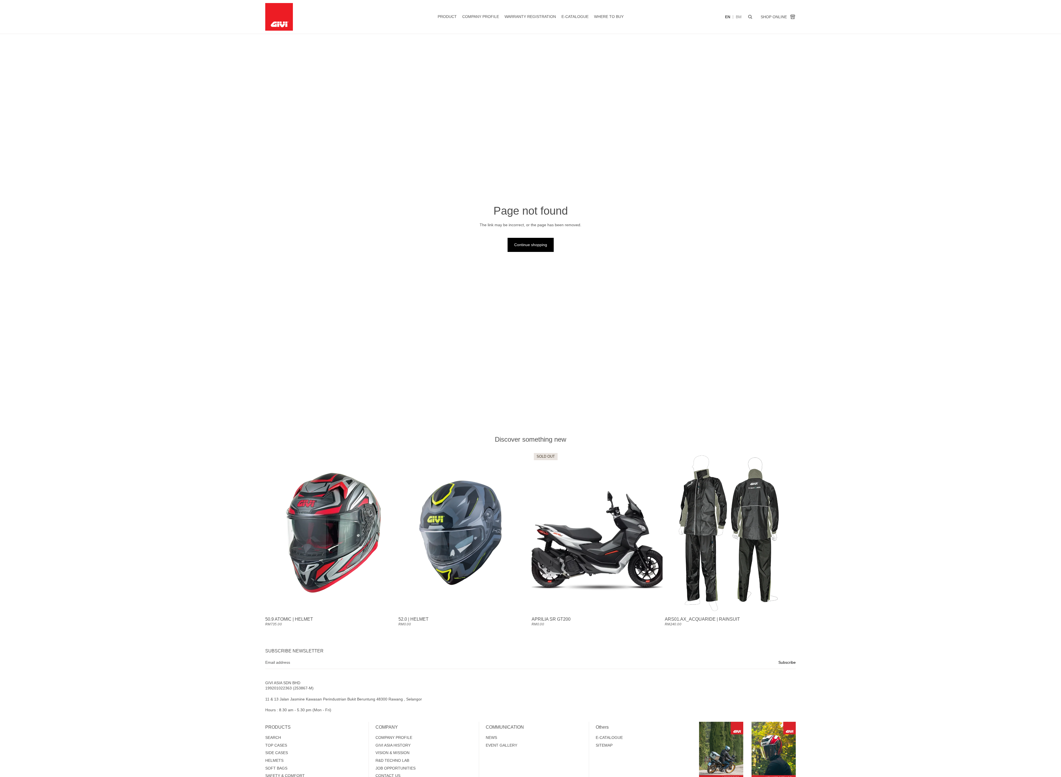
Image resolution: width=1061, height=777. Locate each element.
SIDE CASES (276, 752)
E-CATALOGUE (609, 737)
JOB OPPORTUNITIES (395, 768)
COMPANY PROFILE (393, 737)
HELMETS (274, 760)
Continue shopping (530, 245)
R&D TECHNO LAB (392, 760)
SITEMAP (604, 745)
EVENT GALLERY (501, 745)
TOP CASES (276, 745)
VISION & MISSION (392, 752)
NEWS (491, 737)
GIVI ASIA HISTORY (393, 745)
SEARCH (273, 737)
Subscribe (787, 662)
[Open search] (750, 17)
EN (727, 17)
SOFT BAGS (276, 768)
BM (739, 17)
